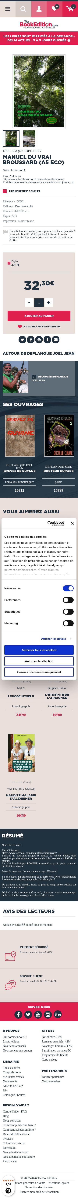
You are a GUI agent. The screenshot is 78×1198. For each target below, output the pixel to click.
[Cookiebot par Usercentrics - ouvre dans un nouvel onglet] (48, 523)
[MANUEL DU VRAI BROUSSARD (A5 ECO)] (39, 125)
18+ (5, 1090)
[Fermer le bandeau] (72, 523)
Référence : (9, 201)
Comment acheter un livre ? (19, 1129)
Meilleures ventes (13, 1076)
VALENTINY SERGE (21, 788)
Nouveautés (10, 1081)
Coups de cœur (12, 1072)
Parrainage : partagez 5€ (56, 1050)
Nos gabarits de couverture (19, 1156)
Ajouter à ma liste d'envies (41, 326)
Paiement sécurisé (34, 947)
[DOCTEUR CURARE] (58, 435)
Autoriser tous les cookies (39, 650)
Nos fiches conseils (14, 1046)
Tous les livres (11, 1067)
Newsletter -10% (52, 1037)
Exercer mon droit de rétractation (39, 1191)
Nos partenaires (51, 1081)
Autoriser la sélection (39, 661)
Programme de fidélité (55, 1055)
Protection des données (39, 1187)
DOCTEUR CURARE (59, 470)
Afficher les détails (53, 638)
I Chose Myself (21, 696)
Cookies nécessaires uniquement (39, 672)
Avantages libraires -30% (57, 1046)
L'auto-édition (11, 1041)
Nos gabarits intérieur (15, 1152)
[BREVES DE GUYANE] (19, 435)
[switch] (68, 600)
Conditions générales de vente (27, 1182)
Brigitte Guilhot (57, 688)
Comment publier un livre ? (19, 1125)
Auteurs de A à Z (13, 1085)
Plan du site (10, 1161)
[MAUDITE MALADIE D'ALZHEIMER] (21, 752)
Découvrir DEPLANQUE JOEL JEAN (50, 378)
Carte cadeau (49, 1059)
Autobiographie (21, 706)
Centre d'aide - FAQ (15, 1111)
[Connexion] (39, 12)
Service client (31, 976)
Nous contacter (12, 1120)
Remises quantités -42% (56, 1041)
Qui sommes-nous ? (15, 1037)
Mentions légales (59, 1182)
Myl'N (21, 688)
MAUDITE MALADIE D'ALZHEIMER (21, 797)
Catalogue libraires (14, 1095)
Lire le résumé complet (24, 191)
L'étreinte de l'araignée (57, 696)
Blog (6, 1116)
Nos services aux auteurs (17, 1050)
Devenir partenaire (53, 1076)
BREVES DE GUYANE (20, 470)
